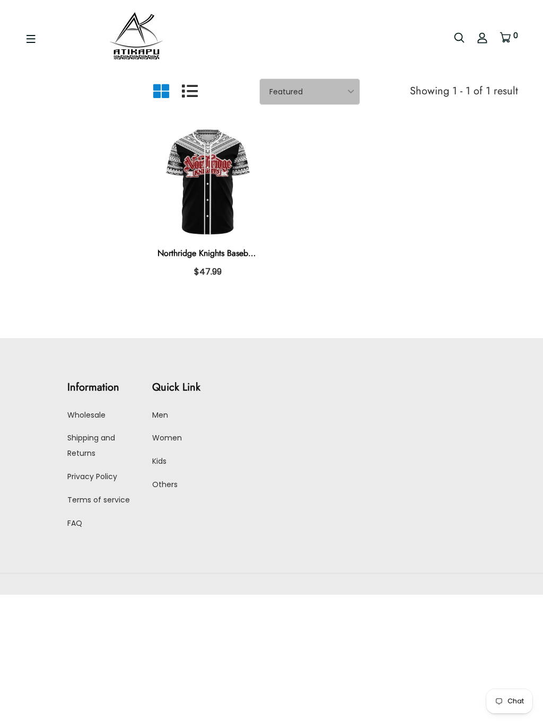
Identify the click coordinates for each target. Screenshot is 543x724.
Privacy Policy (92, 476)
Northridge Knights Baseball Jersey (218, 253)
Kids (159, 461)
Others (165, 484)
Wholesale (86, 415)
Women (167, 437)
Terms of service (98, 500)
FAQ (74, 523)
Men (160, 415)
